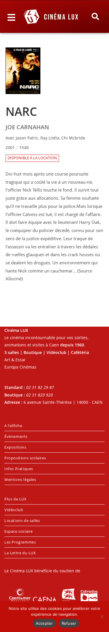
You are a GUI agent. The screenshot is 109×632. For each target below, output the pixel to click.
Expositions (15, 447)
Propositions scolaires (25, 458)
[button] (95, 16)
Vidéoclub (13, 509)
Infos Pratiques (18, 468)
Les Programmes (20, 542)
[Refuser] (102, 616)
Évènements (16, 436)
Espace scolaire (18, 531)
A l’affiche (13, 425)
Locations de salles (22, 520)
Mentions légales (20, 479)
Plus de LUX (15, 499)
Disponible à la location (32, 157)
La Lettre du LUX (20, 552)
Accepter (44, 623)
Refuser (69, 623)
